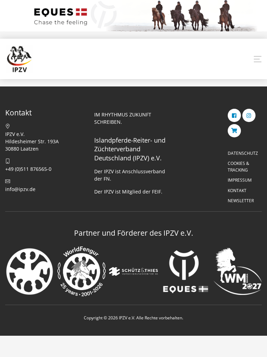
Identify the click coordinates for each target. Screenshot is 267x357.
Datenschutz (243, 153)
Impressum (240, 180)
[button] (257, 59)
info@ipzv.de (20, 189)
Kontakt (237, 190)
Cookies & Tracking (238, 166)
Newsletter (241, 201)
